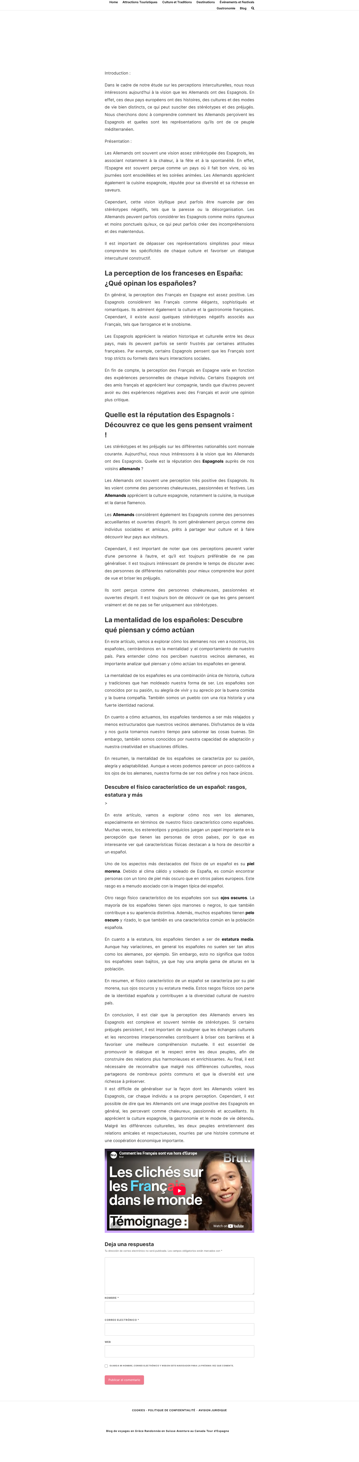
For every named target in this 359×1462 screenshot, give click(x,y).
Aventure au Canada (191, 1430)
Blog (243, 8)
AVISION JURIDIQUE (213, 1410)
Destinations (206, 2)
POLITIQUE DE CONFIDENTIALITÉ (171, 1410)
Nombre (112, 1297)
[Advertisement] (179, 38)
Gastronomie (226, 8)
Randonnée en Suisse (160, 1430)
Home (113, 2)
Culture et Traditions (177, 2)
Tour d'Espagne (217, 1430)
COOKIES (139, 1410)
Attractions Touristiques (139, 2)
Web (108, 1341)
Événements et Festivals (237, 2)
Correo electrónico (122, 1319)
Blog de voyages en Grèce (125, 1430)
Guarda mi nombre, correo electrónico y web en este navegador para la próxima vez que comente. (172, 1365)
